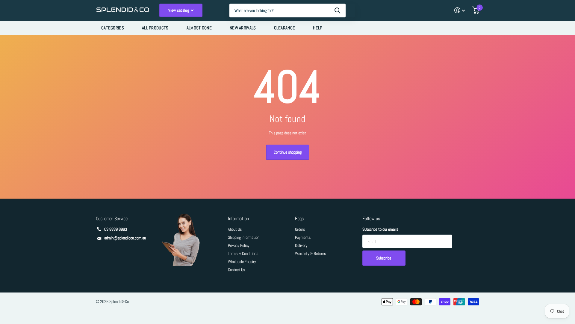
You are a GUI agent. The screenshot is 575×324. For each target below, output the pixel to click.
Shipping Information (243, 237)
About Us (235, 229)
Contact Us (236, 269)
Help (317, 28)
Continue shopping (288, 152)
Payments (303, 237)
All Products (155, 28)
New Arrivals (243, 28)
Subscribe (384, 258)
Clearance (284, 28)
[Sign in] (459, 10)
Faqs (299, 218)
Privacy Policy (238, 245)
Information (238, 218)
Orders (300, 229)
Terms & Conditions (243, 253)
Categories (112, 28)
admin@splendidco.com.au (125, 238)
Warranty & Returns (310, 253)
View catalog (179, 10)
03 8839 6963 (115, 229)
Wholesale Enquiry (242, 261)
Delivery (301, 245)
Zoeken (337, 10)
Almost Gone (199, 28)
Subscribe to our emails (380, 229)
